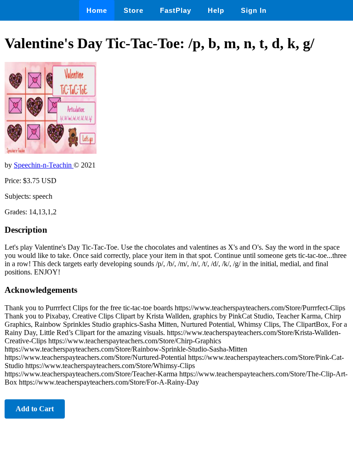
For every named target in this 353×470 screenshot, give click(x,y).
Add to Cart (35, 409)
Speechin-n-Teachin (44, 165)
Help (216, 10)
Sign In (254, 10)
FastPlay (175, 10)
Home (96, 10)
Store (133, 10)
